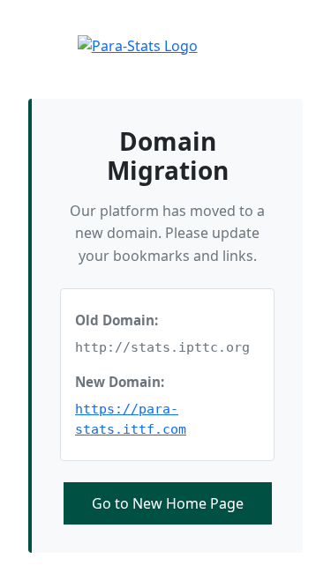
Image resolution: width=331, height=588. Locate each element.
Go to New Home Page (168, 503)
